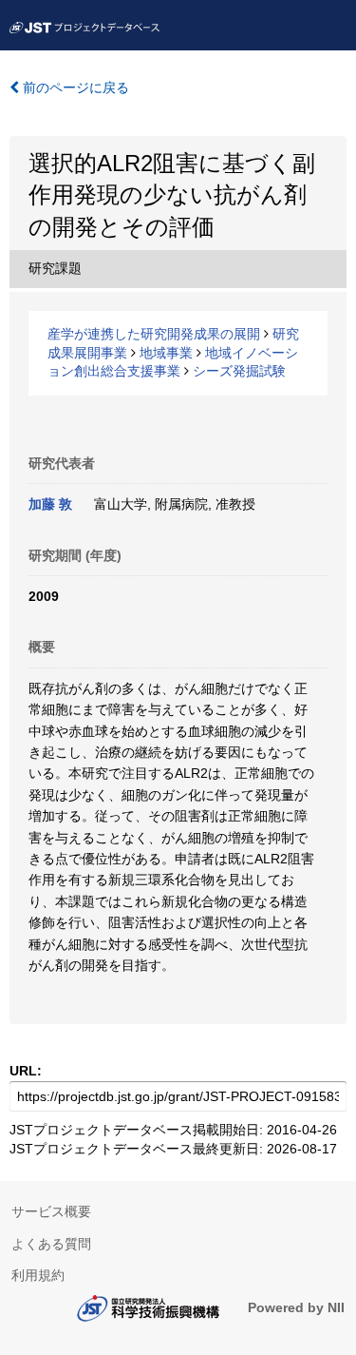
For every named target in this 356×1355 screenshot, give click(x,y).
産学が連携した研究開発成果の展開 (153, 333)
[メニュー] (333, 23)
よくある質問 (51, 1243)
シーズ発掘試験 (239, 370)
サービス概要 (51, 1211)
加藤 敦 (50, 504)
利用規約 (38, 1275)
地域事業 (166, 352)
